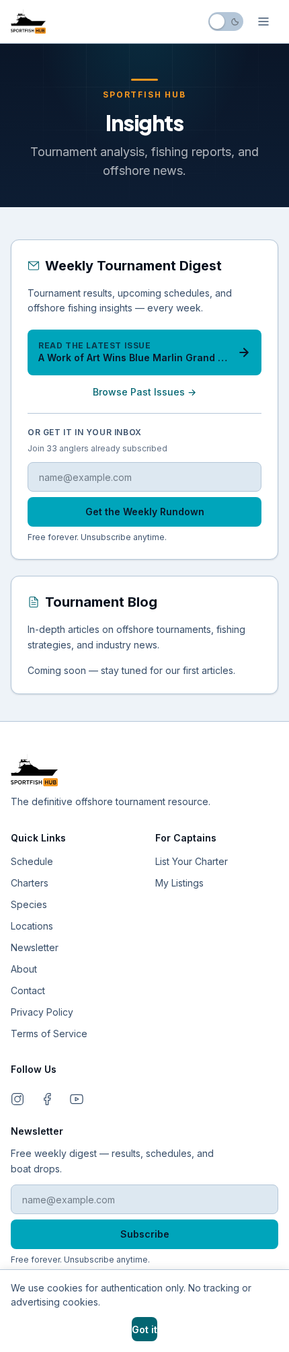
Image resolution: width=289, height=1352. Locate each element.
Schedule (32, 861)
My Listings (179, 883)
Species (29, 904)
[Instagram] (17, 1099)
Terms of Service (49, 1033)
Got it (144, 1329)
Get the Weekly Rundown (144, 511)
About (24, 969)
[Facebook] (47, 1099)
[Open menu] (263, 21)
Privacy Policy (42, 1012)
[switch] (225, 21)
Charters (29, 883)
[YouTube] (76, 1099)
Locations (32, 926)
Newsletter (34, 947)
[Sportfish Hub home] (28, 21)
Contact (28, 990)
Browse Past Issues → (144, 392)
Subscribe (144, 1234)
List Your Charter (191, 861)
